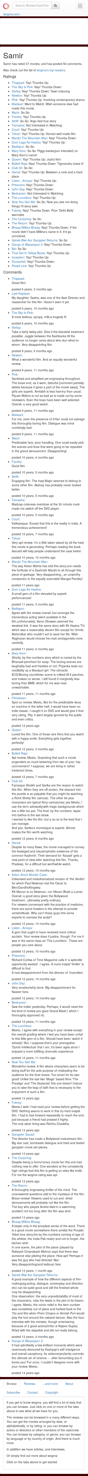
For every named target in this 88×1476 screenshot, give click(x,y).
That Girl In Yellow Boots (28, 253)
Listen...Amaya (22, 180)
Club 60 (17, 168)
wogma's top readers (51, 70)
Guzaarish (19, 261)
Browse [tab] (12, 1383)
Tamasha (18, 125)
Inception (18, 257)
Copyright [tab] (51, 1392)
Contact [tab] (32, 1392)
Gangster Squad (23, 1134)
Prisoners (18, 185)
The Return (19, 223)
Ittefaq (16, 91)
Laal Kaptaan (21, 293)
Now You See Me (23, 202)
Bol (14, 249)
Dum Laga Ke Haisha (26, 142)
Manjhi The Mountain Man (29, 138)
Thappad (18, 82)
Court (15, 129)
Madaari (17, 104)
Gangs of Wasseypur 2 (27, 244)
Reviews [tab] (29, 1383)
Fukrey (16, 210)
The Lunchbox (21, 197)
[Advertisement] (44, 31)
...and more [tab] (50, 1383)
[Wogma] (6, 5)
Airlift (15, 121)
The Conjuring (21, 219)
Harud (16, 172)
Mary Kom (19, 151)
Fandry (16, 117)
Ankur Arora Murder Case (29, 874)
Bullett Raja (19, 163)
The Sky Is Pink (22, 87)
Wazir (15, 112)
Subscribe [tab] (13, 1392)
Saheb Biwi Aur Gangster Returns (34, 240)
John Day (18, 189)
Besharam (19, 193)
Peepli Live (19, 266)
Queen (16, 159)
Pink (15, 100)
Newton (17, 95)
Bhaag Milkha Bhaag (26, 227)
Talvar (16, 134)
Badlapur (18, 146)
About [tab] (69, 1383)
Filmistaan (19, 698)
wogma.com (11, 14)
